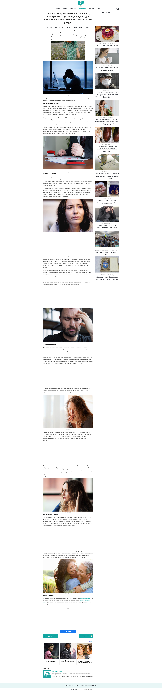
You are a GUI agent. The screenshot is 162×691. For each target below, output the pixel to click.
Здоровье (91, 9)
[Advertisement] (68, 244)
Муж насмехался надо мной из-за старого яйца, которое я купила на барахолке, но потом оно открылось (107, 277)
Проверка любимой (107, 171)
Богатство (49, 27)
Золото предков (107, 198)
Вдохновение (82, 9)
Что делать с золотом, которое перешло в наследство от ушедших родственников (107, 201)
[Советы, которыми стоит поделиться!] (81, 3)
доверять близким (85, 598)
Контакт (71, 685)
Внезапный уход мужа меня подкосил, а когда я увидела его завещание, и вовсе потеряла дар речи (107, 227)
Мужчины (81, 27)
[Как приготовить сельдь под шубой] (107, 34)
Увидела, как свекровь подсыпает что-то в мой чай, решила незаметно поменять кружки (107, 68)
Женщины (68, 27)
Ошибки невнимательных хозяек (107, 43)
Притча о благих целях (107, 65)
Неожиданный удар (107, 223)
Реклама (77, 685)
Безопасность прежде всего (107, 249)
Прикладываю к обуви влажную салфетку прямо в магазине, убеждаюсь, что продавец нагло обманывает (107, 149)
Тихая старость (107, 90)
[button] (51, 40)
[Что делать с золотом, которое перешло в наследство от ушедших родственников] (107, 189)
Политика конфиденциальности (89, 685)
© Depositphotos (68, 95)
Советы (65, 9)
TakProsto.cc (74, 689)
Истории (75, 27)
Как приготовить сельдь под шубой (106, 45)
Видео (98, 9)
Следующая (85, 636)
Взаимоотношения (59, 27)
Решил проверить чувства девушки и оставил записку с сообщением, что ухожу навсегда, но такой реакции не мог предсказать (107, 175)
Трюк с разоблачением (106, 144)
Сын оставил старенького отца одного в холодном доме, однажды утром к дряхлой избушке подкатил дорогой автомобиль (107, 95)
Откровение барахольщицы (107, 274)
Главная (58, 9)
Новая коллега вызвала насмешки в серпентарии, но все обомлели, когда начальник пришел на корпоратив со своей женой (107, 122)
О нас (66, 685)
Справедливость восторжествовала (107, 117)
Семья (87, 27)
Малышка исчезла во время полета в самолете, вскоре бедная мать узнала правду (107, 252)
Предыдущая (51, 636)
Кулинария (73, 9)
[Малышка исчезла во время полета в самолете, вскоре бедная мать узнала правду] (107, 239)
